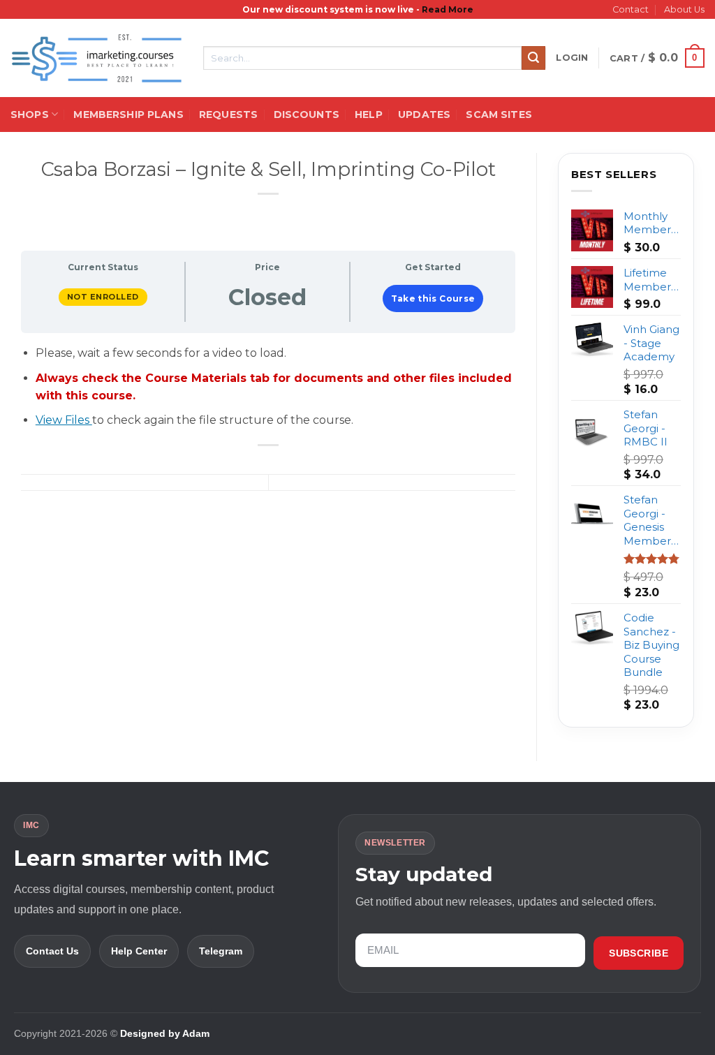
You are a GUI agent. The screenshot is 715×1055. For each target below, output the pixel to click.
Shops (29, 114)
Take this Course (433, 298)
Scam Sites (498, 114)
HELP (369, 114)
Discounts (306, 114)
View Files (64, 420)
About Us (684, 9)
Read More (447, 9)
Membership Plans (128, 114)
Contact (630, 9)
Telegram (220, 951)
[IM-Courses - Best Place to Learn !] (96, 58)
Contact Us (52, 951)
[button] (572, 58)
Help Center (139, 951)
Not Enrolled (103, 297)
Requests (228, 114)
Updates (424, 114)
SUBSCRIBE (638, 953)
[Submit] (533, 58)
